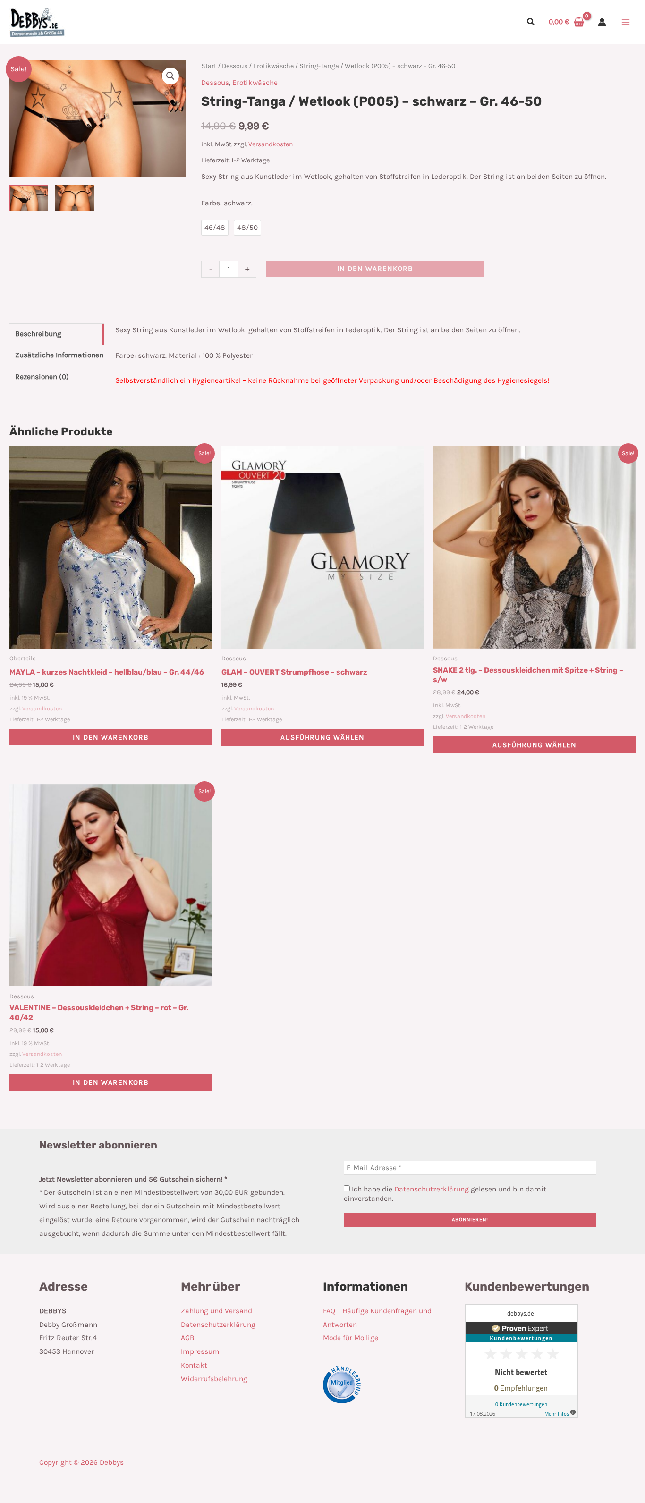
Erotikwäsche (273, 66)
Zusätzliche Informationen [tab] (59, 355)
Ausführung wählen (322, 737)
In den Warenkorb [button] (111, 737)
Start (208, 66)
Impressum (200, 1351)
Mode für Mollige (350, 1338)
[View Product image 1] (28, 198)
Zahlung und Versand (216, 1311)
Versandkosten (270, 144)
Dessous (234, 66)
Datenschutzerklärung (431, 1189)
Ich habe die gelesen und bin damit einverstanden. (445, 1194)
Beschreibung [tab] (38, 333)
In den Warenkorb (375, 268)
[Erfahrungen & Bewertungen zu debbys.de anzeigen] (521, 1360)
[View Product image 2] (74, 198)
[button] (531, 23)
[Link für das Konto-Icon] (602, 22)
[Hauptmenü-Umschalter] (626, 22)
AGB (188, 1338)
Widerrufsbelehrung (214, 1379)
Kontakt (194, 1365)
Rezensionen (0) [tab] (42, 376)
